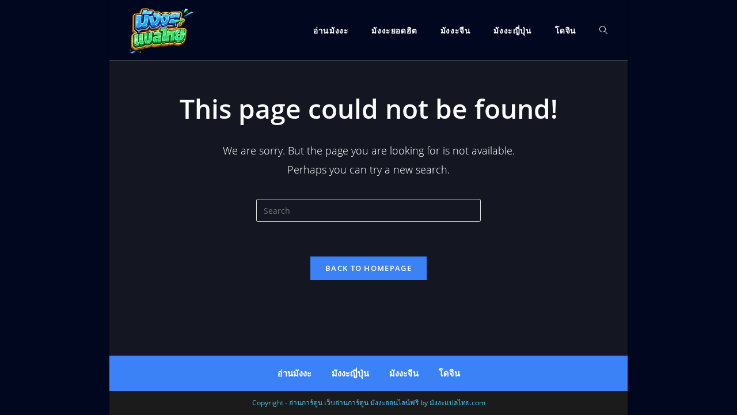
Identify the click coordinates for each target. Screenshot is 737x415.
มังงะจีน (404, 373)
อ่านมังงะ (294, 373)
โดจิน (449, 373)
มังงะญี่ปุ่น (350, 373)
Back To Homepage (368, 268)
